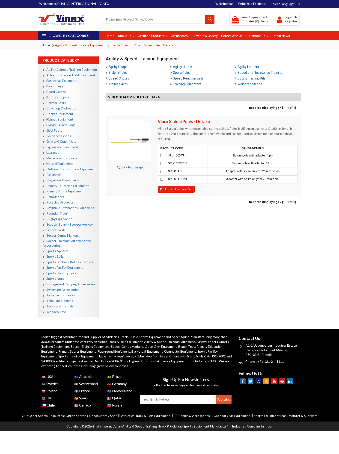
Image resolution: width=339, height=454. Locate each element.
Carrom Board (55, 103)
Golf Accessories (57, 136)
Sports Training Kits (252, 78)
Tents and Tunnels (59, 306)
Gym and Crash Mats (60, 141)
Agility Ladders (248, 67)
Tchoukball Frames (58, 301)
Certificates (179, 36)
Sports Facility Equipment (63, 267)
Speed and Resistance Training (260, 72)
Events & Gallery (206, 36)
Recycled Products (59, 202)
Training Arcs (118, 84)
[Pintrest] (282, 381)
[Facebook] (243, 381)
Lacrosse (51, 152)
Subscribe (223, 399)
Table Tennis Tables (59, 295)
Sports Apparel (56, 251)
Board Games (55, 92)
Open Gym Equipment (161, 346)
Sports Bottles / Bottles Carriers (68, 262)
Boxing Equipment (58, 97)
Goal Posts (53, 130)
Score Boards (54, 230)
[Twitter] (250, 381)
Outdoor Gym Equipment (232, 416)
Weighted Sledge (250, 84)
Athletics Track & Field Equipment (69, 75)
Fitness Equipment (58, 119)
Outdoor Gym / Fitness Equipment (70, 169)
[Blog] (266, 381)
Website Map (224, 4)
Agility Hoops (118, 67)
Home (110, 36)
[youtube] (274, 381)
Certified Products (151, 36)
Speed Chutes (119, 78)
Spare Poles (181, 72)
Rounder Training (57, 213)
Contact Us (257, 36)
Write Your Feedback (252, 4)
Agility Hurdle (182, 67)
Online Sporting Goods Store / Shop (91, 416)
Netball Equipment (58, 163)
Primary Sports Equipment (64, 191)
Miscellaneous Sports (60, 158)
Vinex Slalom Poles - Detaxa (153, 45)
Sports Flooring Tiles (60, 273)
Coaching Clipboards (60, 108)
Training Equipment (187, 84)
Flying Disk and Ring (59, 125)
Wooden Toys (55, 312)
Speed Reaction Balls (188, 78)
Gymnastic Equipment (61, 147)
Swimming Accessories (61, 290)
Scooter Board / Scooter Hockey (68, 224)
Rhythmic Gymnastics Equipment (69, 208)
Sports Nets (54, 278)
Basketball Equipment (61, 81)
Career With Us (232, 36)
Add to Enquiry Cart (177, 189)
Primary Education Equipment (66, 186)
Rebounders (54, 197)
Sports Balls (53, 256)
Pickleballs (52, 175)
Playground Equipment (61, 180)
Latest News (281, 36)
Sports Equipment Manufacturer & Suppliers (285, 416)
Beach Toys (53, 86)
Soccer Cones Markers (61, 235)
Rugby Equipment (58, 219)
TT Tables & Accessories (192, 416)
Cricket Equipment (58, 114)
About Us (124, 36)
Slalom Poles (120, 45)
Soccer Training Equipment (90, 346)
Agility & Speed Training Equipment (80, 45)
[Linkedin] (290, 381)
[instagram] (258, 381)
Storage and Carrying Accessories (69, 284)
